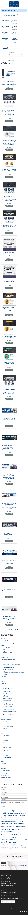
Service (5, 766)
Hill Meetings (6, 691)
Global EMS (4, 683)
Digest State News (8, 726)
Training (5, 713)
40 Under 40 (6, 647)
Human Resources (6, 700)
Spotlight (3, 763)
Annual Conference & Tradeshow (11, 664)
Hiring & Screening (8, 706)
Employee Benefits (8, 703)
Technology (4, 773)
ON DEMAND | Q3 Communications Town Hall (9, 254)
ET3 (4, 752)
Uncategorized (5, 775)
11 (15, 630)
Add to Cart (9, 89)
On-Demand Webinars (12, 15)
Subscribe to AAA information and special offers (12, 803)
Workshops (5, 38)
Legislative (6, 695)
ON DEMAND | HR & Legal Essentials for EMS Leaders (9, 170)
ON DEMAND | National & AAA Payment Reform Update (9, 227)
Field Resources (5, 679)
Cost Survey (6, 750)
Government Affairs (6, 686)
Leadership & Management (10, 709)
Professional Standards (7, 738)
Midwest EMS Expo (8, 669)
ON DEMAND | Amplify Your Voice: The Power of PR (9, 618)
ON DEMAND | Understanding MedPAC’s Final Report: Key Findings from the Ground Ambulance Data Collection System (9, 112)
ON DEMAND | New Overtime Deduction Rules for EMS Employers (9, 336)
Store (2, 14)
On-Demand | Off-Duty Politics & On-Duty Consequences (9, 535)
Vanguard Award (7, 652)
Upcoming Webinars (5, 47)
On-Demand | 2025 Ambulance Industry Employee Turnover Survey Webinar (9, 590)
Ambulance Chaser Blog (7, 643)
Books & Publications (14, 21)
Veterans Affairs (7, 759)
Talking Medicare (5, 770)
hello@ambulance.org (7, 885)
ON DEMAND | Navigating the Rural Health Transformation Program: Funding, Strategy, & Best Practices (9, 506)
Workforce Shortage (6, 780)
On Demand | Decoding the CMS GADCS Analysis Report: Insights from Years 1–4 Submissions (9, 391)
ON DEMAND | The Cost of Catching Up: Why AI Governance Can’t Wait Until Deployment (9, 142)
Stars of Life (5, 32)
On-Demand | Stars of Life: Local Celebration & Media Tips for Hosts (9, 562)
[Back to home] (14, 3)
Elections (5, 640)
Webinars (5, 674)
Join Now (4, 901)
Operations (4, 728)
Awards (3, 645)
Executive (3, 676)
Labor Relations (7, 708)
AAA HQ (3, 638)
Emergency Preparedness (8, 659)
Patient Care (4, 731)
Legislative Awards (8, 651)
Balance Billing (7, 747)
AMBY (4, 649)
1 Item (20, 14)
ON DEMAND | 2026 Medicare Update (9, 363)
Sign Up (4, 862)
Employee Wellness (8, 704)
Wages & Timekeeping (9, 714)
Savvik (2, 761)
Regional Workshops (8, 671)
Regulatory (6, 696)
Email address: (5, 797)
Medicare (5, 755)
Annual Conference (14, 33)
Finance (3, 681)
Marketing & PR (5, 717)
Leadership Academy (8, 667)
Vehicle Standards (6, 777)
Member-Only (4, 721)
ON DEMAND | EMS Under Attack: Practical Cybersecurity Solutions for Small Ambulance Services (9, 447)
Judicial (5, 693)
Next (18, 630)
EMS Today (6, 666)
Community (4, 655)
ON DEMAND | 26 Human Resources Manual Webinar (9, 309)
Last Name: (4, 792)
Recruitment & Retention (9, 711)
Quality (3, 742)
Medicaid (5, 754)
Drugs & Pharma (5, 657)
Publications (4, 740)
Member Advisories (6, 719)
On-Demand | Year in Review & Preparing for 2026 (9, 420)
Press (2, 733)
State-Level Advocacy (8, 698)
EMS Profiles (6, 735)
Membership (5, 20)
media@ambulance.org (7, 898)
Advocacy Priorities (8, 688)
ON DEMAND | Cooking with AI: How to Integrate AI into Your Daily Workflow (9, 83)
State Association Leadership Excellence (15, 40)
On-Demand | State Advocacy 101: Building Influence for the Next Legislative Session (9, 476)
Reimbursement (5, 745)
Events (3, 662)
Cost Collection (5, 26)
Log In (12, 901)
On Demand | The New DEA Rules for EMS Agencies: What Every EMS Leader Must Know (9, 198)
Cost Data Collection (8, 749)
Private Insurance (7, 757)
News (2, 724)
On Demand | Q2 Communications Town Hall (9, 281)
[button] (1, 3)
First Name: (4, 787)
